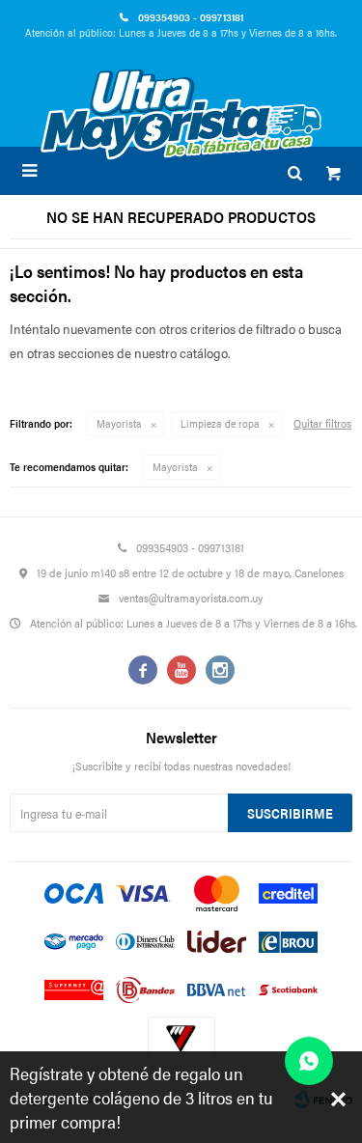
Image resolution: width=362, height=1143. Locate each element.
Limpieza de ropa (220, 423)
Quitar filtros (322, 423)
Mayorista (119, 423)
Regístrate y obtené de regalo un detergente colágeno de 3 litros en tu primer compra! (141, 1097)
